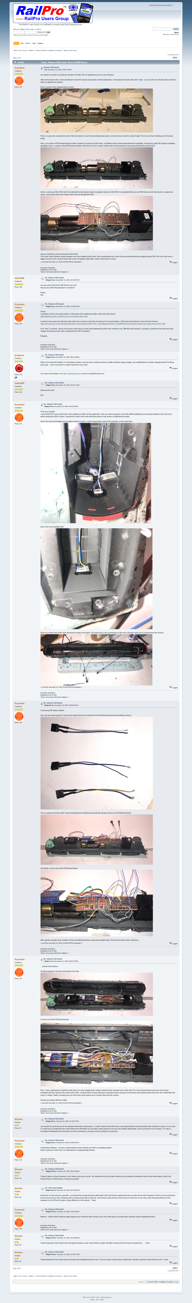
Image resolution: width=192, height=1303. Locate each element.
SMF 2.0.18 (86, 1297)
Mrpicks (19, 1119)
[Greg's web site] (16, 378)
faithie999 (19, 278)
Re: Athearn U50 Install (54, 278)
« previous (171, 54)
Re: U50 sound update (54, 1188)
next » (177, 54)
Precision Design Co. (165, 5)
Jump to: (141, 1282)
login (32, 29)
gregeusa (19, 355)
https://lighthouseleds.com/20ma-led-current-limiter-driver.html (64, 316)
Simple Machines (105, 1297)
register (38, 29)
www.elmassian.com (74, 373)
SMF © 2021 (96, 1297)
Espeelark (19, 68)
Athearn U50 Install (51, 67)
